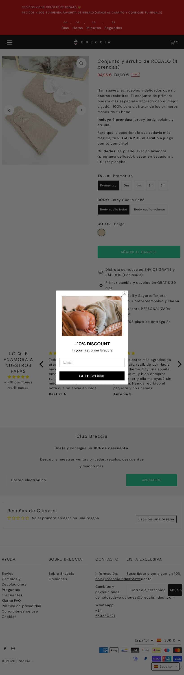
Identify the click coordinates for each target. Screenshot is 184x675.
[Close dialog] (124, 294)
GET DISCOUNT (92, 376)
